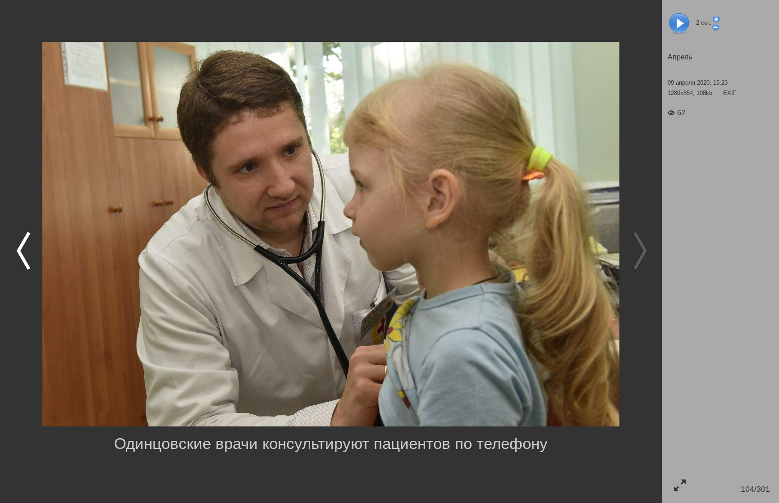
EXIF (730, 93)
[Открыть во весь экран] (679, 485)
